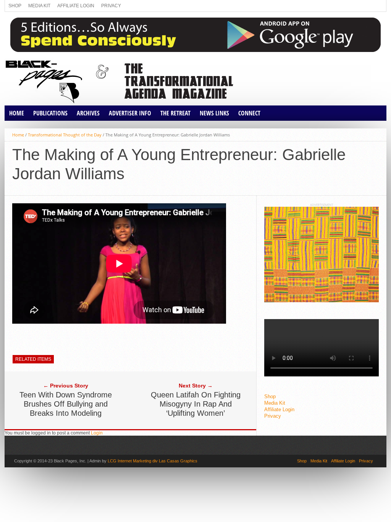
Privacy (111, 5)
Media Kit (39, 5)
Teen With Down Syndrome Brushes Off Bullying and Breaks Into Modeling (65, 404)
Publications (50, 113)
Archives (88, 113)
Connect (249, 113)
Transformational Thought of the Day (65, 135)
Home (16, 113)
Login (97, 433)
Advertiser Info (130, 113)
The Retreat (175, 113)
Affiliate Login (75, 5)
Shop (14, 5)
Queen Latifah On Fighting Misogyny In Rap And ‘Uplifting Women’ (196, 404)
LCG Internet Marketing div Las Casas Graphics (152, 461)
